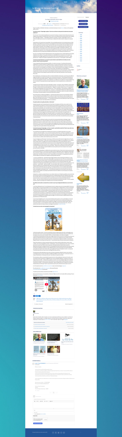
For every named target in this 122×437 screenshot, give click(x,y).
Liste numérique (46, 401)
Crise (38, 299)
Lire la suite (87, 99)
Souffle (70, 299)
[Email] (61, 433)
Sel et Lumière (40, 275)
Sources (62, 27)
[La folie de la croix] (83, 131)
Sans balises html (51, 401)
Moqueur (59, 401)
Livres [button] (56, 1)
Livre (58, 298)
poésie (78, 114)
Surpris (57, 401)
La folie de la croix (79, 137)
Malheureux (60, 401)
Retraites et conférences (83, 26)
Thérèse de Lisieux (43, 299)
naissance (67, 298)
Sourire (55, 401)
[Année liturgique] (83, 177)
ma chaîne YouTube (61, 204)
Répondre (38, 390)
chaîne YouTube (47, 319)
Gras (34, 401)
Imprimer (50, 23)
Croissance (62, 299)
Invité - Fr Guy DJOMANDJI (40, 363)
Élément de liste (47, 401)
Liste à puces (44, 401)
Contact (70, 1)
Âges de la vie (55, 271)
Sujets (78, 184)
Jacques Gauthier (54, 21)
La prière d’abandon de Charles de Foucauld (82, 160)
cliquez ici (64, 265)
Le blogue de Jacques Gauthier (47, 25)
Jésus (51, 299)
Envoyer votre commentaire (38, 423)
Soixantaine (54, 298)
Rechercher (87, 17)
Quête (58, 299)
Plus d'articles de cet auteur (69, 322)
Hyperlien (40, 401)
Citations (50, 401)
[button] (88, 2)
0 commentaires (83, 99)
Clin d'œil (62, 401)
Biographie (52, 1)
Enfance (44, 298)
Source (66, 299)
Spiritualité (62, 298)
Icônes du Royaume (80, 113)
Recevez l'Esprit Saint (50, 353)
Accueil (47, 1)
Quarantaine (48, 298)
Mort (70, 298)
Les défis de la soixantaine (47, 265)
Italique (36, 401)
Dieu (48, 299)
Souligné (37, 401)
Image (41, 401)
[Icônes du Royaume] (83, 107)
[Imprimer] (64, 433)
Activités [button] (61, 1)
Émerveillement (40, 301)
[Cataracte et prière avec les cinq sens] (83, 83)
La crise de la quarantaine (37, 269)
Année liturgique (79, 183)
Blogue (65, 1)
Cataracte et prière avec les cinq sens (39, 341)
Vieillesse (54, 299)
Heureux (54, 401)
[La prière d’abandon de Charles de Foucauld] (83, 154)
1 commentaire (63, 25)
